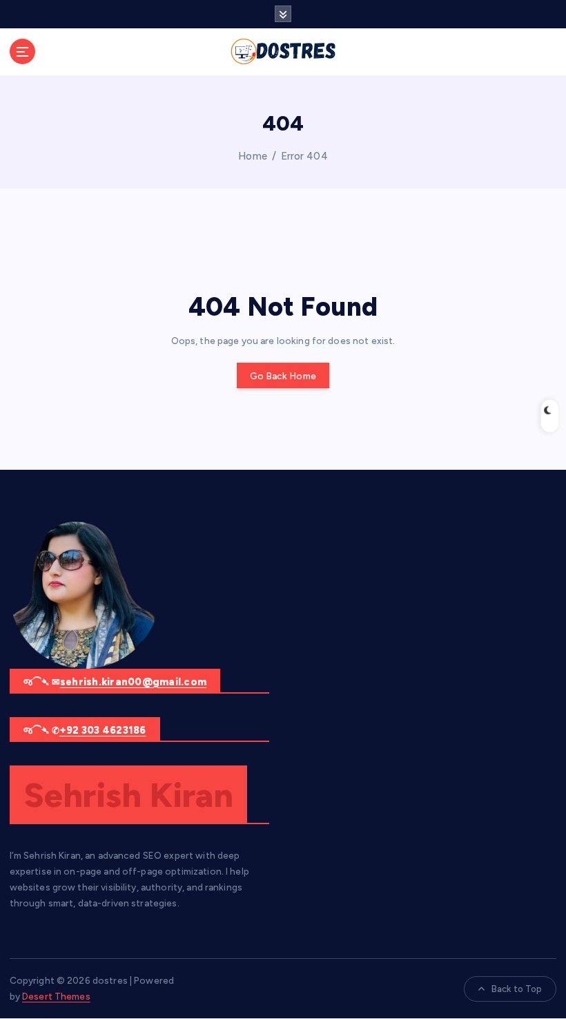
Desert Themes (56, 996)
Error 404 (304, 156)
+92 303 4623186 (102, 730)
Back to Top (517, 989)
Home (252, 156)
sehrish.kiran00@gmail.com (133, 682)
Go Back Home (283, 375)
